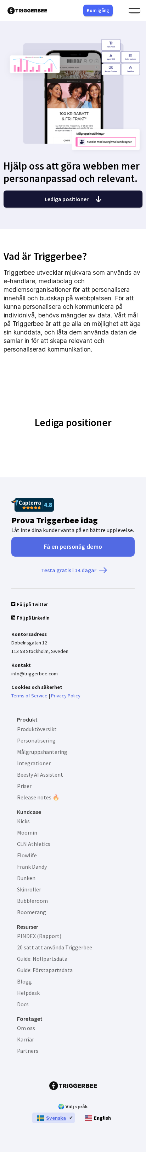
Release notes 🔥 (38, 797)
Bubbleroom (32, 900)
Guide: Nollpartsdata (42, 958)
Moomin (27, 832)
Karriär (25, 1039)
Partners (27, 1050)
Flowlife (27, 855)
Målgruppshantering (42, 751)
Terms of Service (29, 695)
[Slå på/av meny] (134, 11)
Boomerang (31, 912)
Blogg (24, 981)
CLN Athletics (33, 843)
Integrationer (34, 763)
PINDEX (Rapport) (39, 935)
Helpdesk (28, 992)
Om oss (26, 1028)
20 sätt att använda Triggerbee (54, 947)
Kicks (23, 821)
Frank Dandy (32, 866)
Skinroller (29, 889)
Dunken (26, 878)
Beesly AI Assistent (40, 774)
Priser (24, 785)
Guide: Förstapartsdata (45, 970)
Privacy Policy (65, 695)
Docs (23, 1004)
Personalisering (36, 740)
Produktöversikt (37, 729)
